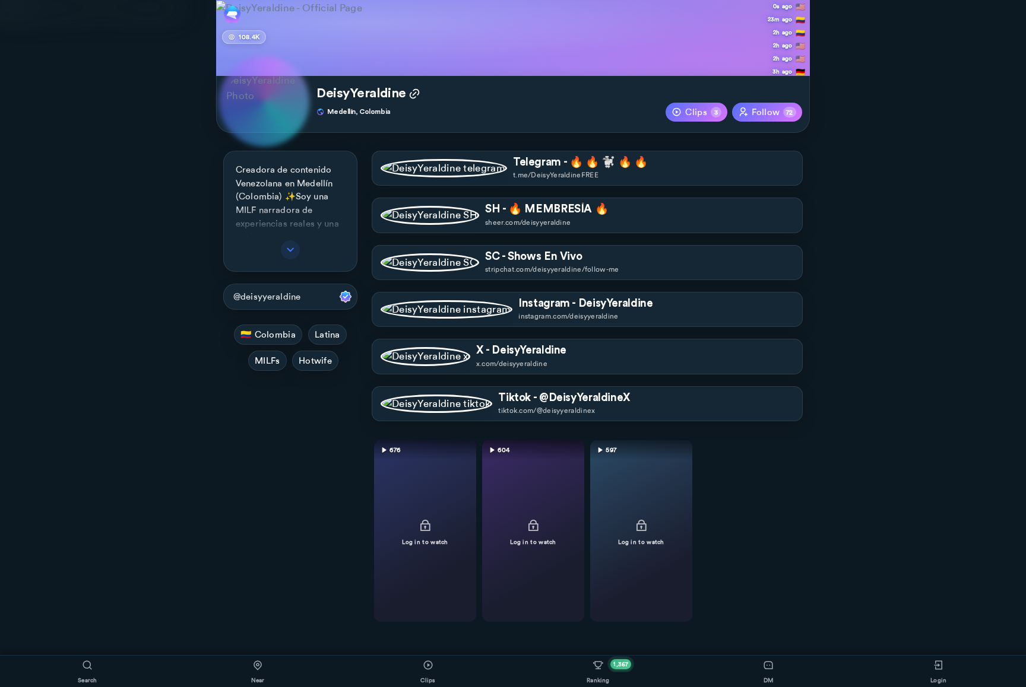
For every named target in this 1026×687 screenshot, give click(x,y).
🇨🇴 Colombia (268, 334)
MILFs (267, 360)
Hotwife (315, 360)
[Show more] (290, 249)
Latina (327, 334)
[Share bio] (414, 95)
